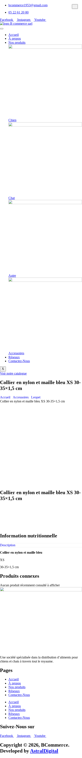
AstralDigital (44, 751)
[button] (41, 507)
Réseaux (14, 357)
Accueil (13, 34)
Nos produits (16, 42)
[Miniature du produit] (75, 6)
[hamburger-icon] (1, 28)
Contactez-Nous (19, 361)
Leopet (35, 397)
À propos (14, 38)
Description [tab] (7, 545)
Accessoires (21, 397)
